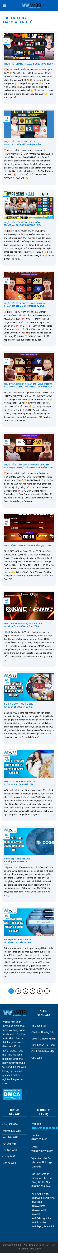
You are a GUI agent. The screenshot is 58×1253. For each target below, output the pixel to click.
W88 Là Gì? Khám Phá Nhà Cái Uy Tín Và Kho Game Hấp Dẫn (19, 783)
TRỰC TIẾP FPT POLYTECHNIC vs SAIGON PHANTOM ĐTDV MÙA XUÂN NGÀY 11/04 (25, 304)
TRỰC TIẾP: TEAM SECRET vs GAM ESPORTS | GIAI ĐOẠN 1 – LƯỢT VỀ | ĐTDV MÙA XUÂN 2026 (28, 466)
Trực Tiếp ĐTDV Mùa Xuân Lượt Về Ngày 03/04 (27, 545)
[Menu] (4, 5)
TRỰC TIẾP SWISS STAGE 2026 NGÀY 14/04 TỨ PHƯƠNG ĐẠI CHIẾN (22, 143)
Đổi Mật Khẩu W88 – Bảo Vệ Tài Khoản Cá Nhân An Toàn (18, 941)
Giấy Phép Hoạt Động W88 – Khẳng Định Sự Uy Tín (17, 860)
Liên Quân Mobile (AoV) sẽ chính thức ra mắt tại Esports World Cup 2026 (23, 625)
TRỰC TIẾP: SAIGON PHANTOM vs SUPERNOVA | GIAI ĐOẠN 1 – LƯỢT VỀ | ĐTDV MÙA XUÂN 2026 (28, 385)
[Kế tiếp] (47, 991)
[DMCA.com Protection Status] (12, 1094)
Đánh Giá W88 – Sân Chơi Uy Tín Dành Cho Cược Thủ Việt (18, 705)
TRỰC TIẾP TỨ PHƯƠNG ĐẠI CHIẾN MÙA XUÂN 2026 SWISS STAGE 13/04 (22, 223)
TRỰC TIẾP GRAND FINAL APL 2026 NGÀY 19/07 (28, 63)
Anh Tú (26, 22)
